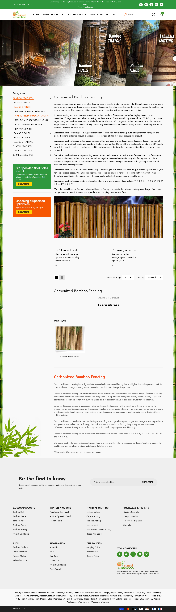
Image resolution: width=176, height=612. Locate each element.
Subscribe (147, 482)
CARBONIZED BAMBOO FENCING (32, 115)
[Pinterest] (146, 4)
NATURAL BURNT (23, 128)
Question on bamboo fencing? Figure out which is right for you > (124, 257)
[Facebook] (141, 4)
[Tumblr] (151, 4)
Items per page (114, 277)
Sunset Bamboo (24, 609)
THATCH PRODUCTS (76, 14)
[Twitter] (161, 4)
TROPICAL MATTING (99, 14)
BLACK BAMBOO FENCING (28, 124)
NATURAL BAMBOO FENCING (30, 111)
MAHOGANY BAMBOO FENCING (31, 120)
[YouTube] (156, 4)
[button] (161, 15)
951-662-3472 (25, 4)
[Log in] (154, 15)
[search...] (135, 15)
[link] (32, 176)
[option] (85, 4)
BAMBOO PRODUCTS (53, 14)
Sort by (141, 277)
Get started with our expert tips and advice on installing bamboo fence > (67, 257)
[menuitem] (32, 120)
